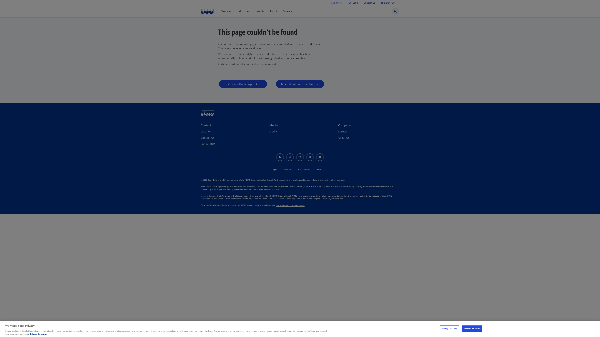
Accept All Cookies (472, 328)
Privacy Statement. (38, 334)
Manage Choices (449, 328)
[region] (300, 329)
